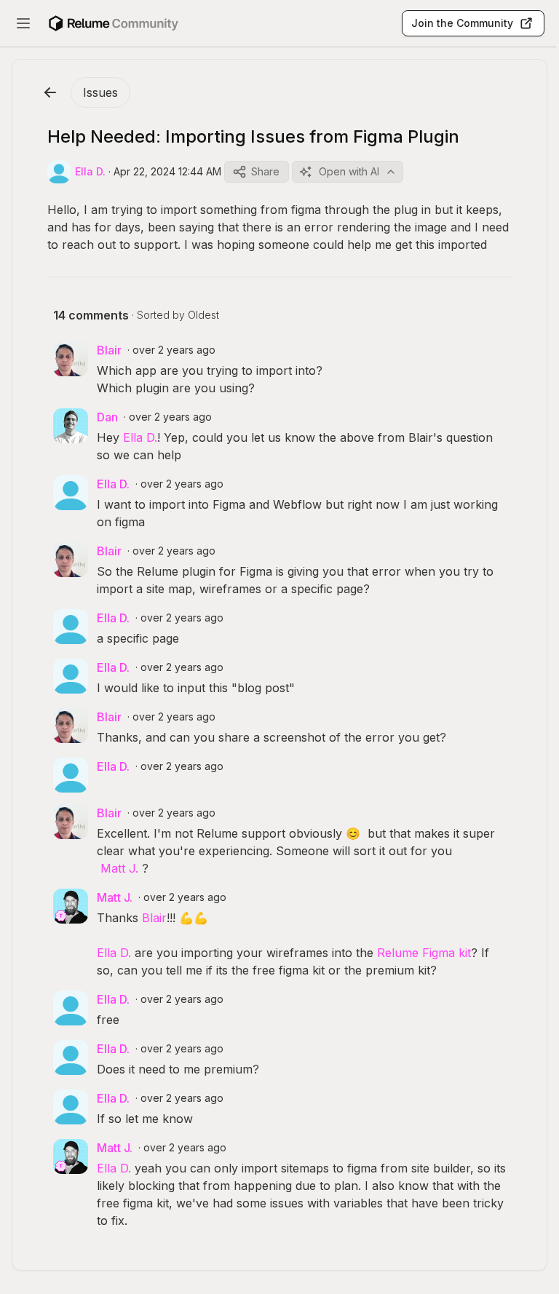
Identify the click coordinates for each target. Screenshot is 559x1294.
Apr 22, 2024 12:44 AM (167, 171)
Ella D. (140, 437)
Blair (154, 917)
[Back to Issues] (50, 92)
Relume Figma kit (424, 952)
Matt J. (119, 868)
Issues (100, 92)
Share (265, 171)
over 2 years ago (173, 350)
